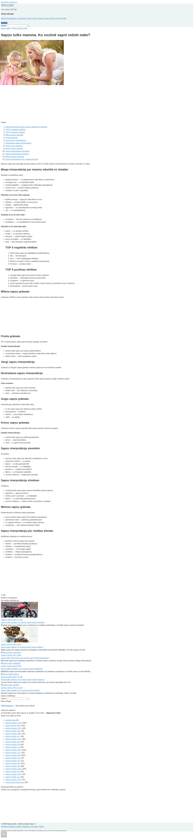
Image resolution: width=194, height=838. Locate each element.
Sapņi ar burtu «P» (12, 763)
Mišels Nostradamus (9, 18)
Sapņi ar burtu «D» (12, 731)
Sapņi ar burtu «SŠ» (13, 769)
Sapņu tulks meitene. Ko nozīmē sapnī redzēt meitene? (23, 680)
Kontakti (4, 23)
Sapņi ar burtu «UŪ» (13, 774)
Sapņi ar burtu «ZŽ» (13, 780)
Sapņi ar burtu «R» (12, 766)
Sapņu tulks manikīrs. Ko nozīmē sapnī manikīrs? (20, 690)
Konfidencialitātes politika (11, 827)
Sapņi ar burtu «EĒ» (13, 734)
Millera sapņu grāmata (14, 135)
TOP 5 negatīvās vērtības (15, 130)
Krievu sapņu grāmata (14, 148)
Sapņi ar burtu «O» (12, 761)
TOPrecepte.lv (7, 706)
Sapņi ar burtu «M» (13, 755)
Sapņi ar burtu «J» (12, 747)
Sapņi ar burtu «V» (12, 777)
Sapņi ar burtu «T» (12, 772)
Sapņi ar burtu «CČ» (13, 728)
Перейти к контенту (9, 2)
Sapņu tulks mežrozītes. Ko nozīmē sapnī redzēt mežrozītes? (25, 658)
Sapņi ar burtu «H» (12, 742)
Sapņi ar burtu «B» (12, 726)
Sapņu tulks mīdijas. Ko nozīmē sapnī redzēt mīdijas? (22, 647)
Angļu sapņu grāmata (13, 146)
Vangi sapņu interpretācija (15, 140)
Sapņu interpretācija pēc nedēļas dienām (21, 159)
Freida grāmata (11, 138)
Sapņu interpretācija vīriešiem (17, 154)
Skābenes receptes (30, 827)
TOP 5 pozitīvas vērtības (15, 132)
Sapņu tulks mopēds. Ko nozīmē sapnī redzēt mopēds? (23, 622)
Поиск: (4, 26)
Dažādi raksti (10, 720)
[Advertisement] (68, 103)
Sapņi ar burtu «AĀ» (13, 723)
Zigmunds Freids (25, 18)
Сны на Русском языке (14, 782)
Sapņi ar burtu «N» (12, 758)
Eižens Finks (55, 18)
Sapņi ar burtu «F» (12, 736)
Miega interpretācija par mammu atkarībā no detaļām (26, 127)
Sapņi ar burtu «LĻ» (13, 753)
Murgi (41, 827)
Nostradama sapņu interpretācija (18, 143)
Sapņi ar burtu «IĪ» (12, 744)
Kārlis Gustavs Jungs (40, 18)
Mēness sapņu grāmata (14, 157)
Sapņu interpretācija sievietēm (17, 151)
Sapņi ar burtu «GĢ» (13, 739)
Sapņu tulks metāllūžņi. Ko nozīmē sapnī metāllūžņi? (22, 669)
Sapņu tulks (7, 4)
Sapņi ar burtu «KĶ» (13, 750)
